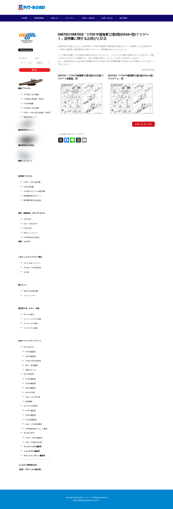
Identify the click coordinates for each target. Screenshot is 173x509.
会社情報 (123, 18)
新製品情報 (39, 18)
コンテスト (69, 18)
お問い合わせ (107, 18)
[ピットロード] (32, 9)
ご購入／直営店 (88, 18)
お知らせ (54, 18)
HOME (24, 18)
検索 (34, 70)
